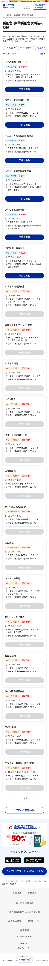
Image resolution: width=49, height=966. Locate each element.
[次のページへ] (33, 798)
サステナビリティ (41, 960)
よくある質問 (14, 921)
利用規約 (32, 893)
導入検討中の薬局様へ (40, 6)
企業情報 (17, 893)
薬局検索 (27, 8)
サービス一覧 (6, 960)
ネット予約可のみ (26, 48)
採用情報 (24, 930)
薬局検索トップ (16, 881)
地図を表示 (26, 959)
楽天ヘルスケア (24, 948)
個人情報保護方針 (24, 903)
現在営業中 (40, 48)
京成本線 (37, 881)
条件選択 (10, 48)
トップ (4, 881)
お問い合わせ (34, 921)
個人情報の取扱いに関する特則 (24, 912)
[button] (24, 71)
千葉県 (28, 881)
